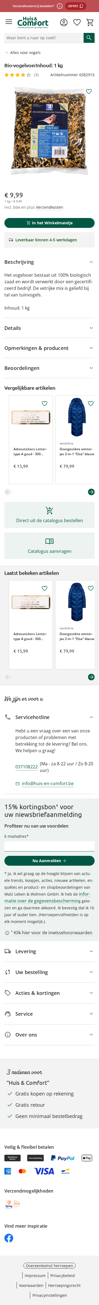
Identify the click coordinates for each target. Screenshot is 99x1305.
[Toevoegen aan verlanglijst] (89, 91)
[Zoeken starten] (89, 38)
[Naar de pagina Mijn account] (63, 22)
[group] (49, 130)
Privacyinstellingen (49, 1295)
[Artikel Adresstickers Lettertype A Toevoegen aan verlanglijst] (44, 403)
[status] (43, 38)
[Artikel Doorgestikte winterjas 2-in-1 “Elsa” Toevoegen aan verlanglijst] (91, 403)
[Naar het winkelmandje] (90, 22)
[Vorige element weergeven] (7, 492)
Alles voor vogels (25, 52)
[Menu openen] (8, 22)
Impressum (35, 1275)
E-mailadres (15, 836)
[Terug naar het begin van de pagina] (93, 1266)
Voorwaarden (31, 1285)
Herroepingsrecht (64, 1285)
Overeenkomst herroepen (49, 1265)
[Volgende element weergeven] (91, 492)
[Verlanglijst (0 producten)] (77, 22)
